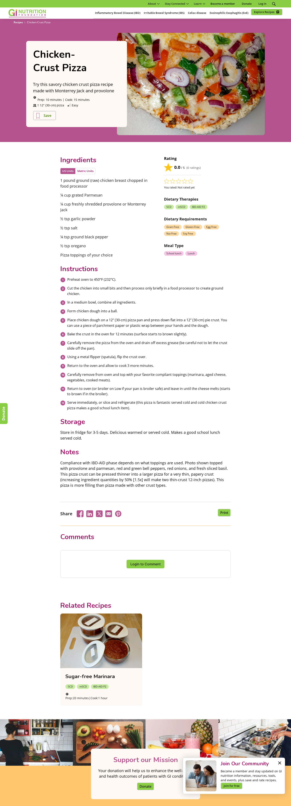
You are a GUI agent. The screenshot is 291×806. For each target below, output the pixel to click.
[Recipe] (101, 641)
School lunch (173, 253)
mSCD (181, 207)
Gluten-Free (193, 227)
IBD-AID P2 (198, 207)
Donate (3, 414)
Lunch (191, 253)
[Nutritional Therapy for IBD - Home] (27, 13)
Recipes (18, 22)
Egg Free (211, 227)
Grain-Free (172, 227)
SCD (168, 207)
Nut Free (171, 233)
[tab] (67, 171)
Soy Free (188, 233)
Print (224, 512)
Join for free (231, 786)
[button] (152, 3)
